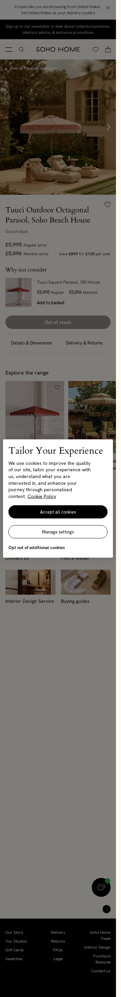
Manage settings (58, 532)
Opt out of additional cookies (36, 547)
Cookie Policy (42, 496)
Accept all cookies (58, 512)
